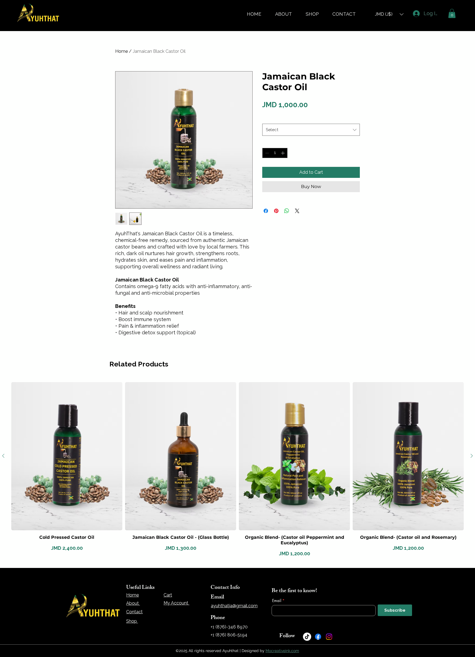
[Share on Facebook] (266, 211)
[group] (237, 470)
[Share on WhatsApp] (286, 211)
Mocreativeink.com (282, 650)
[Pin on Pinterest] (276, 211)
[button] (389, 14)
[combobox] (311, 130)
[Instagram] (329, 637)
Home (121, 51)
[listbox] (389, 14)
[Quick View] (66, 456)
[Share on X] (297, 211)
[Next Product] (471, 455)
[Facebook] (318, 637)
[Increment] (283, 153)
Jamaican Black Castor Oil (287, 118)
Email (276, 601)
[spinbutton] (275, 153)
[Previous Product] (3, 455)
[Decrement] (266, 153)
